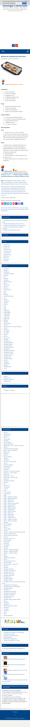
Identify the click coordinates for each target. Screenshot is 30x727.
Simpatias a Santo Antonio (10, 570)
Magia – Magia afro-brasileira (10, 498)
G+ (15, 714)
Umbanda (6, 609)
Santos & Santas (7, 562)
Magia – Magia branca (9, 500)
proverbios (6, 333)
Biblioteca (6, 453)
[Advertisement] (15, 28)
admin (10, 58)
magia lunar (6, 317)
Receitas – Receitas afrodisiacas (11, 549)
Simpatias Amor (5, 186)
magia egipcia (7, 313)
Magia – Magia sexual (9, 516)
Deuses (5, 463)
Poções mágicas (7, 540)
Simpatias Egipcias (8, 588)
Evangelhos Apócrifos (9, 480)
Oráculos (6, 537)
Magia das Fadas (9, 184)
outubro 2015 (7, 252)
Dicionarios (6, 288)
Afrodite (8, 182)
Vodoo (5, 612)
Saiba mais (19, 3)
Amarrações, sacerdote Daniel (11, 635)
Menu (3, 51)
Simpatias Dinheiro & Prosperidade (12, 586)
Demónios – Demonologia (10, 461)
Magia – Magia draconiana (10, 508)
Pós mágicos (7, 331)
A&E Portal (6, 269)
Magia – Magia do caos (9, 506)
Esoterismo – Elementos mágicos (12, 471)
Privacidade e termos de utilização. (11, 697)
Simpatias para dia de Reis (10, 591)
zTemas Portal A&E (8, 615)
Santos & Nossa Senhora (9, 561)
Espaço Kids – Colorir (9, 476)
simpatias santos (8, 355)
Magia (5, 495)
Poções (5, 328)
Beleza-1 (6, 447)
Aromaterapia (7, 439)
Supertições (6, 604)
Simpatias (6, 339)
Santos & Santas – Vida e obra (11, 564)
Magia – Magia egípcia (9, 509)
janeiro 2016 (6, 248)
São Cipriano (7, 337)
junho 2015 (6, 259)
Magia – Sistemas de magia (10, 521)
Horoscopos (16, 184)
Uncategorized (7, 366)
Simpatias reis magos (9, 353)
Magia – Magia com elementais (11, 503)
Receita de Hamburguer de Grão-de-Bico (14, 223)
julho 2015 (6, 257)
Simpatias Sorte (7, 597)
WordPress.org (7, 381)
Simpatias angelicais (13, 191)
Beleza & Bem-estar (8, 444)
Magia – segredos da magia (10, 519)
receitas (16, 58)
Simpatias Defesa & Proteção (11, 585)
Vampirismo (6, 610)
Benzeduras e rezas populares (11, 448)
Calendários (6, 460)
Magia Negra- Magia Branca (10, 638)
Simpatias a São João (9, 572)
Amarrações (13, 186)
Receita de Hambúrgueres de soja (12, 230)
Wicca (2, 188)
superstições (7, 363)
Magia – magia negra (9, 514)
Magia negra (7, 318)
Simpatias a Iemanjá (10, 190)
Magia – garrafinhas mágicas (10, 496)
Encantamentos (24, 184)
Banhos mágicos (17, 180)
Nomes (5, 527)
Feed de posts (7, 378)
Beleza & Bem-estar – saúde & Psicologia (13, 445)
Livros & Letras (7, 492)
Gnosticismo (7, 485)
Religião (5, 556)
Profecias (6, 546)
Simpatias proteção (8, 352)
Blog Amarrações (8, 637)
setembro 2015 (7, 254)
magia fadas (6, 315)
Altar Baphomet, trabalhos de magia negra (14, 632)
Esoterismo (6, 469)
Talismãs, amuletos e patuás (10, 605)
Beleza (10, 180)
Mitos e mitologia (8, 524)
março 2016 (6, 244)
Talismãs (6, 365)
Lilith (5, 307)
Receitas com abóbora (13, 176)
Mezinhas (6, 180)
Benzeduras (6, 285)
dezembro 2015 (7, 249)
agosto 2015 (6, 256)
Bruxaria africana (8, 456)
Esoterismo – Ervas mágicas (10, 472)
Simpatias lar (7, 349)
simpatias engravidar (8, 347)
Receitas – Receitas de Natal (10, 551)
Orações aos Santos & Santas (11, 535)
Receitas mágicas (18, 174)
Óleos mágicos (7, 529)
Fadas (5, 293)
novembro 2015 (7, 251)
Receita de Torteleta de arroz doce (16, 207)
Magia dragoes (7, 312)
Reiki (5, 554)
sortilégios (6, 362)
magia (5, 309)
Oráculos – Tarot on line (9, 538)
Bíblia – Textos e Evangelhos (10, 450)
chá (9, 92)
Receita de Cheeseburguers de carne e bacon (15, 225)
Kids (5, 305)
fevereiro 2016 (7, 246)
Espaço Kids (6, 474)
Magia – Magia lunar (8, 512)
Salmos (5, 336)
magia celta (6, 310)
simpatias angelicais (8, 342)
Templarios (6, 607)
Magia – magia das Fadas (10, 504)
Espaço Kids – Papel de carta (11, 477)
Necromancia (7, 525)
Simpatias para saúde (9, 596)
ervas (5, 291)
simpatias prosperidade (9, 350)
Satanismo (6, 565)
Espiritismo (6, 479)
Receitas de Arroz (18, 173)
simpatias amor (7, 341)
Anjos (11, 182)
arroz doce (5, 207)
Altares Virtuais (7, 434)
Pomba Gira (6, 541)
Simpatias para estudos (9, 594)
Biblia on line (7, 452)
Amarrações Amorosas (9, 634)
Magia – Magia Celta (8, 501)
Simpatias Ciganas (8, 344)
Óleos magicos (7, 323)
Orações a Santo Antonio (10, 533)
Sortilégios (6, 602)
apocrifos (6, 278)
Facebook (15, 712)
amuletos (6, 275)
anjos (5, 277)
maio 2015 (6, 260)
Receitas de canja (24, 176)
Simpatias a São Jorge (9, 573)
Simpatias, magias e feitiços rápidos (12, 599)
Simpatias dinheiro (8, 345)
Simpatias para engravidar (12, 193)
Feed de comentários (9, 379)
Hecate (5, 299)
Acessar (5, 376)
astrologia (6, 280)
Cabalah (6, 458)
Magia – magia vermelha (9, 517)
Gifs (4, 297)
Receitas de (21, 171)
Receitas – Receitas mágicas (10, 553)
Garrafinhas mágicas (8, 296)
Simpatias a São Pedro (9, 575)
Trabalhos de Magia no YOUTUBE (12, 640)
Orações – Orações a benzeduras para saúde (14, 532)
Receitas (8, 174)
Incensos (6, 304)
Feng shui (6, 294)
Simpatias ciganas (20, 186)
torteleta (22, 209)
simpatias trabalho (8, 358)
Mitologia (6, 321)
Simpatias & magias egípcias (11, 188)
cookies (5, 286)
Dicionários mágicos (8, 464)
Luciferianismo (7, 493)
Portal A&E (6, 329)
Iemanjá (5, 302)
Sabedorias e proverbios (9, 557)
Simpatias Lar (7, 589)
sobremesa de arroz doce (14, 209)
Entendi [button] (24, 3)
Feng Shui (20, 193)
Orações (6, 325)
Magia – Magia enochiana (10, 511)
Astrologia (6, 440)
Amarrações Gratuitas (9, 273)
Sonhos (5, 360)
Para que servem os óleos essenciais (12, 326)
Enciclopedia (7, 468)
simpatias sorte (7, 357)
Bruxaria (6, 455)
